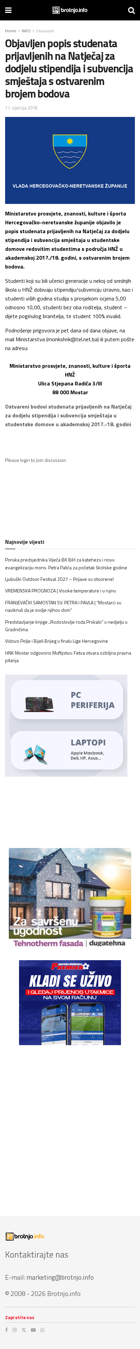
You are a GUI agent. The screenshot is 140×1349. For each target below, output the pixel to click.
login (25, 460)
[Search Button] (131, 10)
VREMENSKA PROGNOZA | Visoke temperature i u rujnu (60, 590)
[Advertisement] (70, 1125)
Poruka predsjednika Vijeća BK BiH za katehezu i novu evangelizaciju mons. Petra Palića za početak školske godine (66, 563)
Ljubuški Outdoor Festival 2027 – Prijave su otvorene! (59, 579)
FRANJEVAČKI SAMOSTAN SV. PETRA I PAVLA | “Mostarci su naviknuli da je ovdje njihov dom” (63, 606)
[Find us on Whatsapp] (42, 1330)
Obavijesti (45, 31)
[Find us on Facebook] (6, 1330)
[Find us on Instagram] (15, 1330)
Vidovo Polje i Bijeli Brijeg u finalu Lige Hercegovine (56, 640)
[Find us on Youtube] (33, 1330)
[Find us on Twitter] (23, 1330)
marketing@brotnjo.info (60, 1277)
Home (10, 31)
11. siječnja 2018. (21, 107)
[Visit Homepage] (70, 10)
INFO (26, 31)
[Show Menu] (8, 10)
